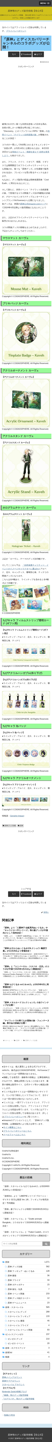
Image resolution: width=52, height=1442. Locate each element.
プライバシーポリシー (16, 31)
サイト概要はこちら (12, 1127)
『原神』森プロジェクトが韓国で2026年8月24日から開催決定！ (26, 1211)
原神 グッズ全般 (10, 825)
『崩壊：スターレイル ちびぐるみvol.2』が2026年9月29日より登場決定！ (26, 1188)
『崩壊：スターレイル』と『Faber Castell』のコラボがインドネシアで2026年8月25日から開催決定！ (26, 1234)
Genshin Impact (17, 816)
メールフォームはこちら (14, 1135)
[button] (46, 1244)
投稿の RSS (9, 1415)
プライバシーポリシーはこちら (17, 1131)
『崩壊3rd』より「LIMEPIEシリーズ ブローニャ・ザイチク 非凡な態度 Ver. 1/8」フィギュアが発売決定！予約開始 (26, 1199)
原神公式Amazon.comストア (33, 204)
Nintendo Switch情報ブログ (14, 1392)
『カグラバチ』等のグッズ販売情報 (18, 1399)
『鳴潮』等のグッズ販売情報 (15, 1395)
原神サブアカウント (11, 1381)
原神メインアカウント (12, 1377)
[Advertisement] (26, 94)
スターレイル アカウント (13, 1384)
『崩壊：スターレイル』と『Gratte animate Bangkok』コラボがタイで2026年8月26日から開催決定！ (26, 1222)
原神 (21, 825)
